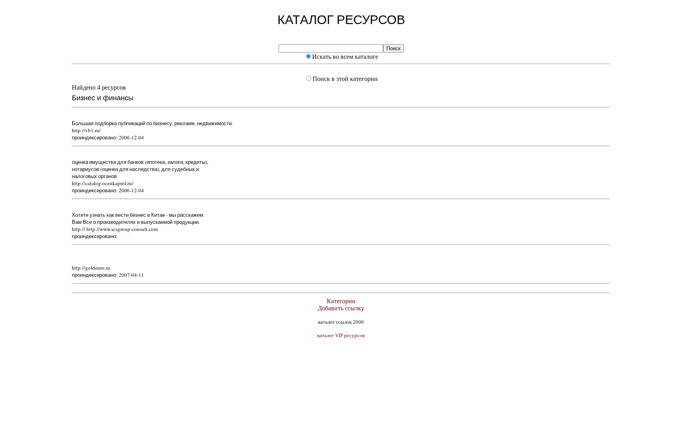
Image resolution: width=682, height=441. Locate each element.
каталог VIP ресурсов (341, 335)
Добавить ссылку (341, 308)
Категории (341, 301)
